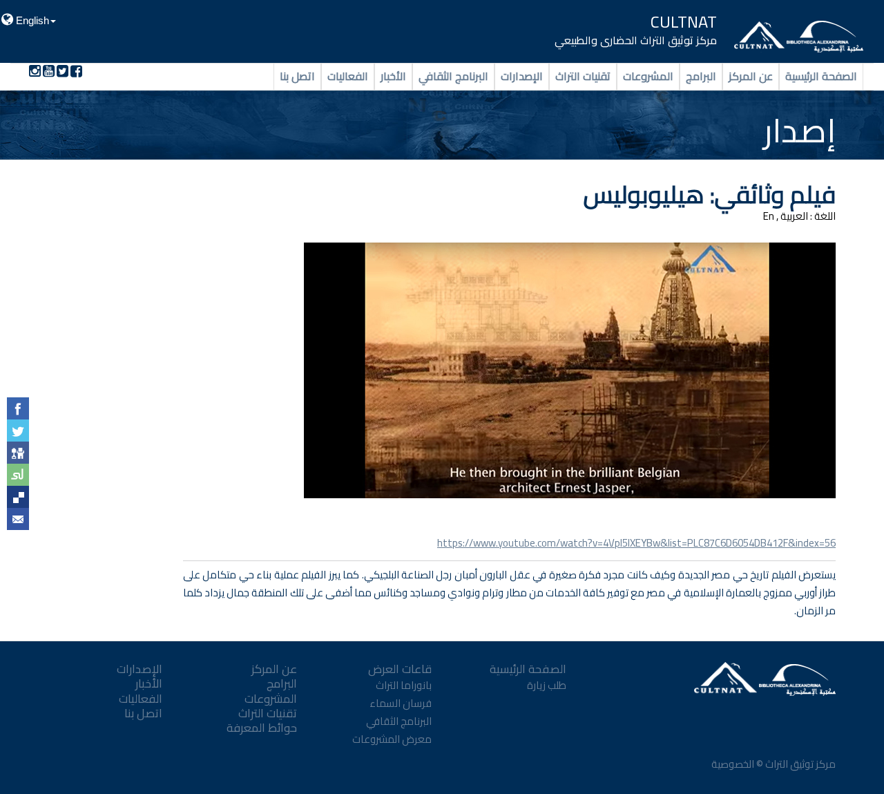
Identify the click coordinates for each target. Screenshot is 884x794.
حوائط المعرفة (262, 728)
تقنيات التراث (583, 76)
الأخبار (393, 76)
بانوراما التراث (404, 685)
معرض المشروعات (392, 739)
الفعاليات (347, 76)
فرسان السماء (400, 703)
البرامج (701, 76)
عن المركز (751, 76)
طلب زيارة (546, 685)
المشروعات (648, 76)
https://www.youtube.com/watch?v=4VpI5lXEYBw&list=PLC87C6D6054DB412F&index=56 (636, 543)
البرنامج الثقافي (453, 76)
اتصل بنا (297, 76)
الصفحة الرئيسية (821, 76)
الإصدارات (522, 76)
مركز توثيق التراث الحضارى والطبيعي (636, 40)
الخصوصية (731, 764)
